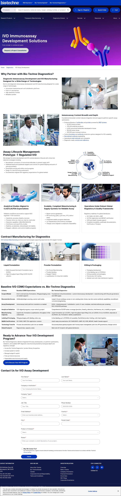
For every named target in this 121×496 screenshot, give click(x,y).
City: (23, 420)
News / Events (64, 469)
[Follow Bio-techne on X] (97, 467)
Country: (64, 411)
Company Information (66, 471)
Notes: (23, 437)
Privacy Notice (27, 452)
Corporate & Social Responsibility (40, 474)
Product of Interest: (27, 429)
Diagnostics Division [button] (59, 18)
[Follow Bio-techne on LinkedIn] (92, 467)
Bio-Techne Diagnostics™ (58, 3)
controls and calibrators (82, 140)
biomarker (72, 134)
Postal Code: (65, 420)
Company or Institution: (28, 385)
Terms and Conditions (36, 476)
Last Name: (65, 377)
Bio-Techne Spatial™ (41, 3)
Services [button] (80, 18)
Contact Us (94, 470)
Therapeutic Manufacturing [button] (33, 18)
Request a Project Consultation (15, 50)
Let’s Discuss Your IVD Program (16, 362)
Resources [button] (98, 18)
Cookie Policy (37, 492)
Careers (32, 471)
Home (2, 67)
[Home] (10, 2)
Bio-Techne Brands (35, 469)
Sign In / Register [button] (84, 10)
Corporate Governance (67, 480)
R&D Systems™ (28, 3)
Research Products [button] (6, 18)
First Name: (25, 377)
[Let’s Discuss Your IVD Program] (90, 350)
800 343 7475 (9, 475)
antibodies (80, 122)
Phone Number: (66, 403)
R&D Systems (103, 122)
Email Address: (26, 411)
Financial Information (66, 474)
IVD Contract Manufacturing (9, 240)
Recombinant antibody (71, 136)
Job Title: (24, 403)
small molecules (75, 138)
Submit (29, 456)
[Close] (118, 491)
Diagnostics (9, 67)
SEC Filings (63, 478)
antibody (80, 134)
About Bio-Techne (35, 467)
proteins (88, 122)
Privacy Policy (26, 492)
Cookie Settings (92, 491)
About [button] (115, 18)
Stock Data (63, 476)
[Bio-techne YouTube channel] (102, 467)
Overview (63, 467)
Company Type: (26, 394)
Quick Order (102, 10)
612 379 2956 (7, 474)
